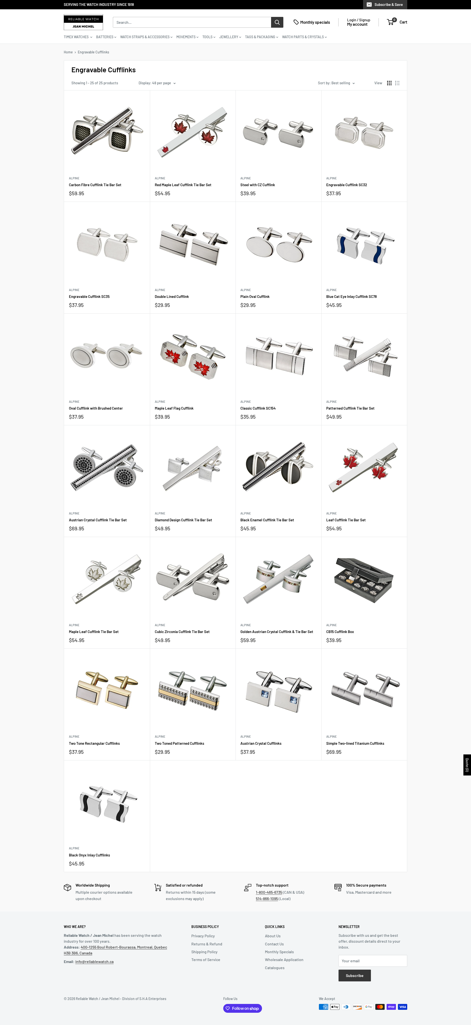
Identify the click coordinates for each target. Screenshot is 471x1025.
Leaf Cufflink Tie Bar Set (346, 520)
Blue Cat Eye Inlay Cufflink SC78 (351, 296)
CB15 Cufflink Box (340, 631)
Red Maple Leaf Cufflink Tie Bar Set (183, 185)
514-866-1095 (267, 898)
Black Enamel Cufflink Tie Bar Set (267, 520)
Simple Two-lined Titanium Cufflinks (355, 743)
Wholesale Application (284, 959)
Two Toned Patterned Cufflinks (179, 743)
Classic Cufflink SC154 (258, 408)
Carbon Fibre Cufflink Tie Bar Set (95, 185)
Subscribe (355, 975)
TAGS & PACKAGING (260, 37)
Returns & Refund (206, 943)
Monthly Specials (279, 951)
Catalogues (275, 967)
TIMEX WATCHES (76, 37)
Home (68, 52)
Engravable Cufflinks (93, 52)
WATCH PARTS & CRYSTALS (303, 37)
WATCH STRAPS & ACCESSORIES (145, 37)
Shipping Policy (204, 951)
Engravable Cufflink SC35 (89, 296)
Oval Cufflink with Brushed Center (96, 408)
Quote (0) (467, 765)
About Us (273, 935)
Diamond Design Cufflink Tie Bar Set (183, 520)
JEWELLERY (228, 37)
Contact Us (274, 943)
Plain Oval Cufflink (255, 296)
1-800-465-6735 (269, 892)
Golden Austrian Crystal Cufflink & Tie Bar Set (276, 631)
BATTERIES (104, 37)
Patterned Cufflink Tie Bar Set (350, 408)
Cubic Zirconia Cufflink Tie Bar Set (182, 631)
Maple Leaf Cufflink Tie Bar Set (94, 631)
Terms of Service (205, 959)
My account (357, 24)
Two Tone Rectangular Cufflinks (94, 743)
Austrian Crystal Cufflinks (260, 743)
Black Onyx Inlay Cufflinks (89, 855)
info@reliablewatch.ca (94, 961)
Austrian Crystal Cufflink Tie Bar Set (98, 520)
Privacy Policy (203, 935)
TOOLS (207, 37)
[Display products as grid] (389, 83)
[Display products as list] (397, 83)
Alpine (74, 178)
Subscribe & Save (389, 4)
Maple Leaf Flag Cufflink (174, 408)
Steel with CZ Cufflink (257, 185)
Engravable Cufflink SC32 (346, 185)
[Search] (277, 22)
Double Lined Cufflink (172, 296)
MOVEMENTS (186, 37)
